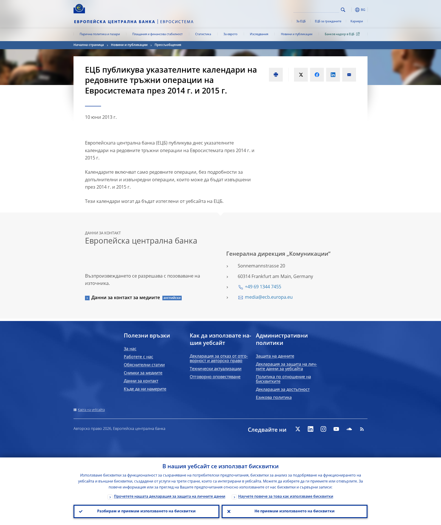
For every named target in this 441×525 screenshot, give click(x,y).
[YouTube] (336, 428)
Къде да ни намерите (145, 389)
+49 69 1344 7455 (263, 287)
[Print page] (276, 75)
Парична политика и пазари (100, 34)
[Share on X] (301, 75)
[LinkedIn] (310, 428)
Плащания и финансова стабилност (157, 34)
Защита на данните (275, 356)
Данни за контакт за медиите (125, 298)
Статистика (203, 34)
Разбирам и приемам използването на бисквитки (146, 511)
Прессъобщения (168, 45)
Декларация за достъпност (283, 390)
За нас (130, 349)
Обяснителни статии (144, 365)
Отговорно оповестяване (215, 377)
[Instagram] (323, 428)
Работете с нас (138, 357)
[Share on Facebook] (317, 75)
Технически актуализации (215, 369)
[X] (297, 428)
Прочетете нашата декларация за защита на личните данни (169, 497)
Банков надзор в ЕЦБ (339, 34)
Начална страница (89, 45)
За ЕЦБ (301, 21)
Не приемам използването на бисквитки (294, 511)
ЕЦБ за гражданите (328, 21)
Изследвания (259, 34)
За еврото (230, 34)
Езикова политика (274, 398)
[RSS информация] (362, 428)
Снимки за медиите (143, 373)
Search (343, 10)
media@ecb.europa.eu (269, 297)
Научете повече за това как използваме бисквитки (285, 497)
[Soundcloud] (349, 428)
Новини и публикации (296, 34)
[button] (351, 10)
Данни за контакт (141, 381)
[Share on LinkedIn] (333, 75)
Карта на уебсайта (91, 409)
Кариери (357, 21)
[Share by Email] (349, 75)
